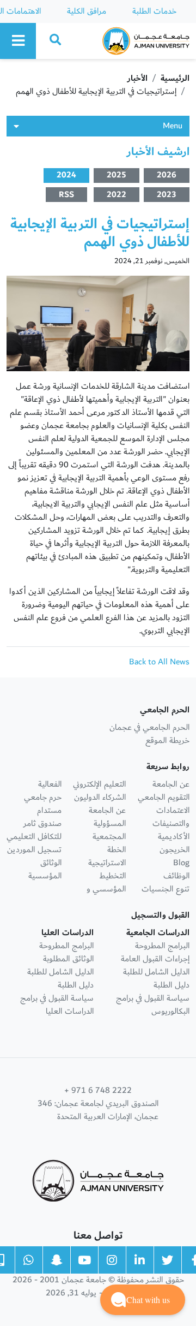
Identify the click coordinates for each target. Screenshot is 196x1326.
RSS (66, 194)
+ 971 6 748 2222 (98, 1090)
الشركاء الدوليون (100, 797)
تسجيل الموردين (34, 849)
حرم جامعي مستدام (43, 804)
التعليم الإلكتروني (99, 784)
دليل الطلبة (171, 985)
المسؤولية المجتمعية (109, 830)
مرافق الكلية (86, 11)
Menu (172, 125)
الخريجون (174, 849)
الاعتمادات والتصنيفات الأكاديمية (170, 823)
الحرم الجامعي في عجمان (149, 727)
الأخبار (137, 78)
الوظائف (176, 876)
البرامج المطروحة (162, 945)
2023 (166, 194)
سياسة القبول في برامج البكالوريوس (152, 1005)
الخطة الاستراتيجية (107, 856)
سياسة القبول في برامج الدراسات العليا (57, 1005)
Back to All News (159, 662)
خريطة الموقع (167, 740)
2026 (166, 175)
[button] (142, 1300)
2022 (116, 194)
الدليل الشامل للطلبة (156, 972)
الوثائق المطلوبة (68, 959)
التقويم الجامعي (163, 797)
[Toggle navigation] (18, 41)
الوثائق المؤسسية (45, 869)
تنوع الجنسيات (165, 889)
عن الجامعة (170, 784)
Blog (181, 862)
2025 (116, 175)
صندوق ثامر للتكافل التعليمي (34, 830)
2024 (66, 175)
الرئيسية (175, 78)
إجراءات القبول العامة (155, 959)
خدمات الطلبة (154, 11)
